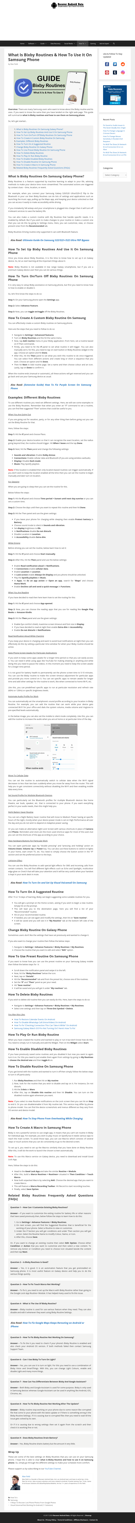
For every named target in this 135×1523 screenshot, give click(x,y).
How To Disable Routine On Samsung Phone (36, 162)
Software (31, 44)
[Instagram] (123, 72)
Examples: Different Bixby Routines (32, 141)
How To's (13, 1497)
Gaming (93, 44)
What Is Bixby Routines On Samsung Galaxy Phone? (39, 129)
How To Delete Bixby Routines (30, 153)
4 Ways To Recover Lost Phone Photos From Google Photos (33, 1502)
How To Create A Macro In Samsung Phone (36, 164)
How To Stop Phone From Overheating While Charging (53, 1118)
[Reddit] (123, 64)
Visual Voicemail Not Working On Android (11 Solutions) (31, 1505)
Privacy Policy (51, 1520)
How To (81, 44)
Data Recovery (55, 44)
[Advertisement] (67, 26)
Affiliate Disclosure (81, 1520)
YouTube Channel (53, 1468)
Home (22, 44)
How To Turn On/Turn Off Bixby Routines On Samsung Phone (44, 135)
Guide (42, 44)
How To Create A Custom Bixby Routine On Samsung (40, 138)
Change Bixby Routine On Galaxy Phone (34, 147)
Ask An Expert (104, 44)
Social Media (68, 44)
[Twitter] (115, 64)
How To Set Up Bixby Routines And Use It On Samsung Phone (44, 132)
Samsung (13, 1500)
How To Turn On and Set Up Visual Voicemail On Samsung (55, 882)
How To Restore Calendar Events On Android (34, 1019)
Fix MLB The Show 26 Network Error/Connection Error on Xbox (114, 147)
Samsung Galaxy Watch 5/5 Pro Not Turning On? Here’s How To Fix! (44, 1028)
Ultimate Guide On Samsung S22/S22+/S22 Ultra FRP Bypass (56, 240)
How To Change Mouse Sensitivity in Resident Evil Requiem (113, 139)
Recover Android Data (61, 1515)
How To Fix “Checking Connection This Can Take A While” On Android (45, 1025)
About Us (40, 1520)
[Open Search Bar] (114, 43)
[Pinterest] (107, 72)
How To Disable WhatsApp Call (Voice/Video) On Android (40, 1022)
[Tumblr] (115, 72)
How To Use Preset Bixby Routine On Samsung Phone (40, 150)
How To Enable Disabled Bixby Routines (34, 159)
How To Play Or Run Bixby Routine (31, 156)
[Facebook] (107, 64)
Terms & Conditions (65, 1520)
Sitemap (88, 1515)
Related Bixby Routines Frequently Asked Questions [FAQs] (43, 167)
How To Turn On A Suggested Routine (33, 144)
